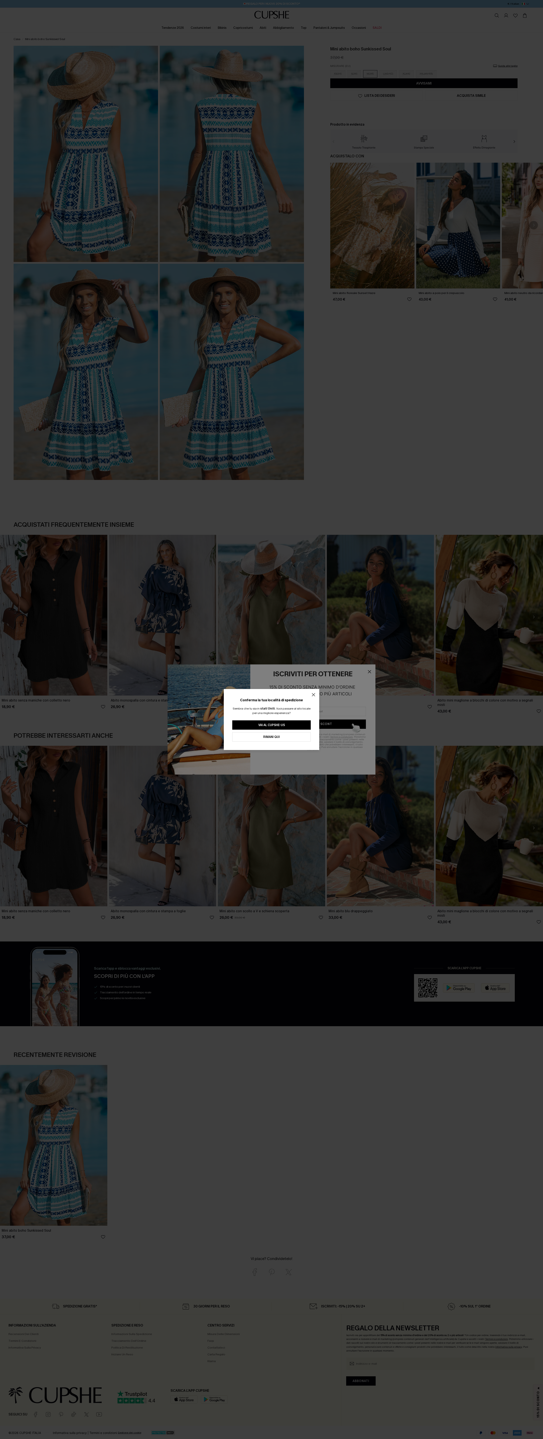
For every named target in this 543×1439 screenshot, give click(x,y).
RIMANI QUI (271, 737)
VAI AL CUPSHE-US (271, 725)
